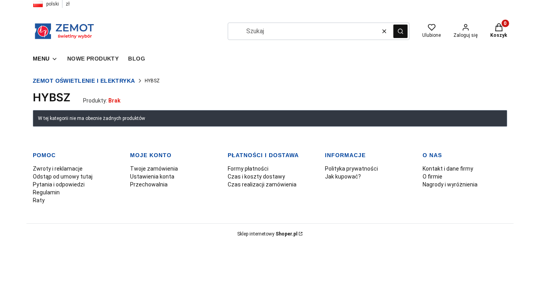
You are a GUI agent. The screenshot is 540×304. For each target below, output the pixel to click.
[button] (400, 31)
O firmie (432, 176)
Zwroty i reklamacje (58, 168)
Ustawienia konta (152, 176)
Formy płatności (248, 168)
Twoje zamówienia (154, 168)
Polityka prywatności (351, 168)
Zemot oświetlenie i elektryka (84, 81)
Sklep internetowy (267, 234)
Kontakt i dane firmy (448, 168)
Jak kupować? (343, 176)
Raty (39, 200)
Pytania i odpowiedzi (59, 184)
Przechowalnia (149, 184)
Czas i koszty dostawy (256, 176)
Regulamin (46, 192)
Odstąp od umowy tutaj (63, 176)
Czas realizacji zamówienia (262, 184)
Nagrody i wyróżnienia (450, 184)
